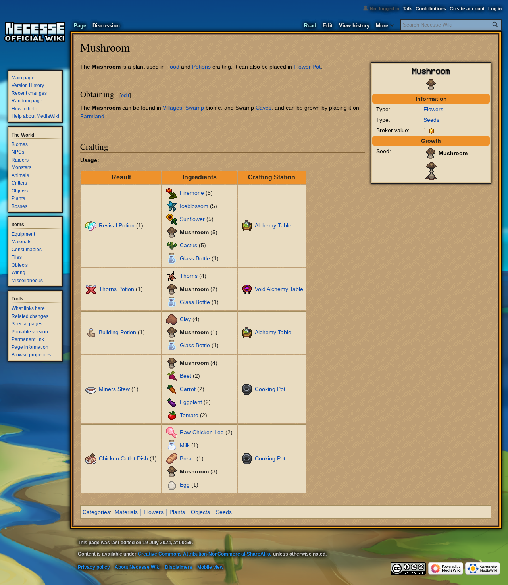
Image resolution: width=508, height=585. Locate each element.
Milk (185, 445)
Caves (263, 107)
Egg (185, 484)
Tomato (189, 415)
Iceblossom (194, 206)
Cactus (188, 245)
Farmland (92, 116)
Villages (172, 107)
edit (125, 95)
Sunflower (192, 219)
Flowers (433, 109)
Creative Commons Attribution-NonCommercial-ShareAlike (205, 554)
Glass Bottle (195, 258)
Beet (185, 375)
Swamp (194, 107)
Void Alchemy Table (279, 288)
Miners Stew (114, 388)
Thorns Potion (116, 288)
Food (172, 67)
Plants (177, 512)
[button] (385, 24)
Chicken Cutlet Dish (123, 458)
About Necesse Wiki (137, 567)
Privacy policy (94, 567)
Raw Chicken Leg (202, 432)
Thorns (189, 275)
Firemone (192, 193)
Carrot (188, 388)
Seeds (431, 120)
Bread (187, 458)
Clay (185, 319)
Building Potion (117, 332)
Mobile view (210, 567)
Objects (200, 512)
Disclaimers (178, 567)
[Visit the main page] (35, 32)
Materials (126, 512)
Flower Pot (307, 67)
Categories (96, 512)
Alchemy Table (273, 225)
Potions (201, 67)
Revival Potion (117, 225)
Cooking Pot (270, 388)
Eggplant (191, 401)
